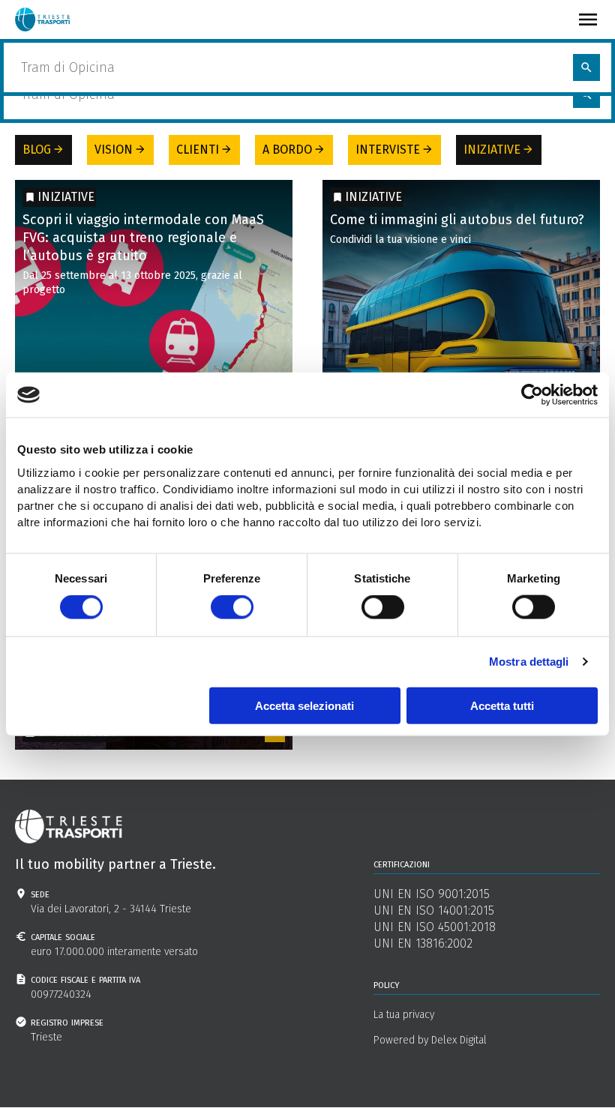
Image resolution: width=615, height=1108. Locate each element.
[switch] (232, 607)
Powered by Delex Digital (430, 1040)
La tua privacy (404, 1014)
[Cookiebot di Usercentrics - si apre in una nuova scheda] (532, 395)
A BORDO (294, 149)
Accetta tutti (502, 705)
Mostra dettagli (529, 661)
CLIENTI (204, 149)
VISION (120, 149)
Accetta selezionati (304, 705)
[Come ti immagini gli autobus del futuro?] (461, 318)
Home (29, 48)
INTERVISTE (395, 149)
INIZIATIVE (499, 149)
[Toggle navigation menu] (588, 19)
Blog (65, 48)
